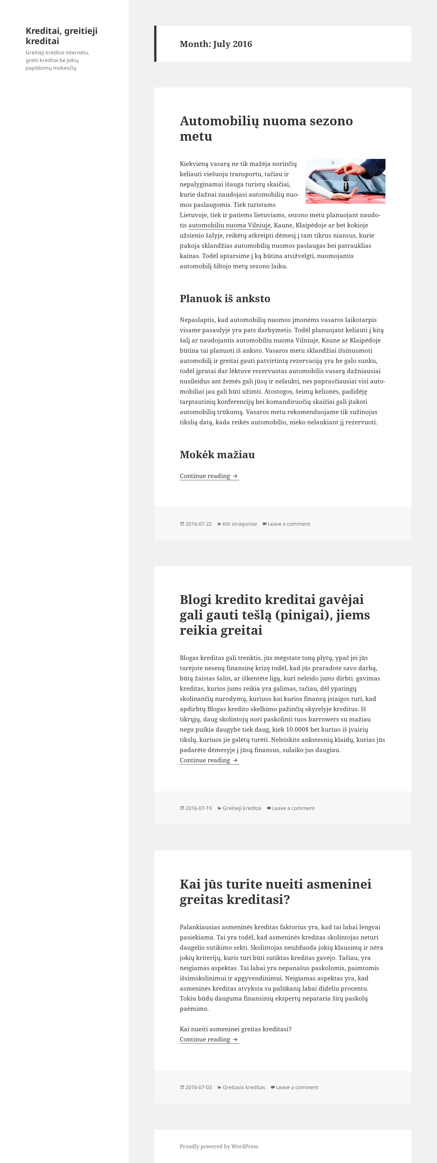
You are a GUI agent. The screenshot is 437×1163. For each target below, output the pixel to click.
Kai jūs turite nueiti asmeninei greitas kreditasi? (276, 891)
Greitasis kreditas (244, 1087)
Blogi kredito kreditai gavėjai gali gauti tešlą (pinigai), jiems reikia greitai (275, 614)
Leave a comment (289, 523)
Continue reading (209, 476)
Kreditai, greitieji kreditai (62, 36)
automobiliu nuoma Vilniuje (229, 225)
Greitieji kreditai (242, 808)
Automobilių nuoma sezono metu (266, 128)
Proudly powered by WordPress (219, 1146)
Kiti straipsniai (240, 523)
